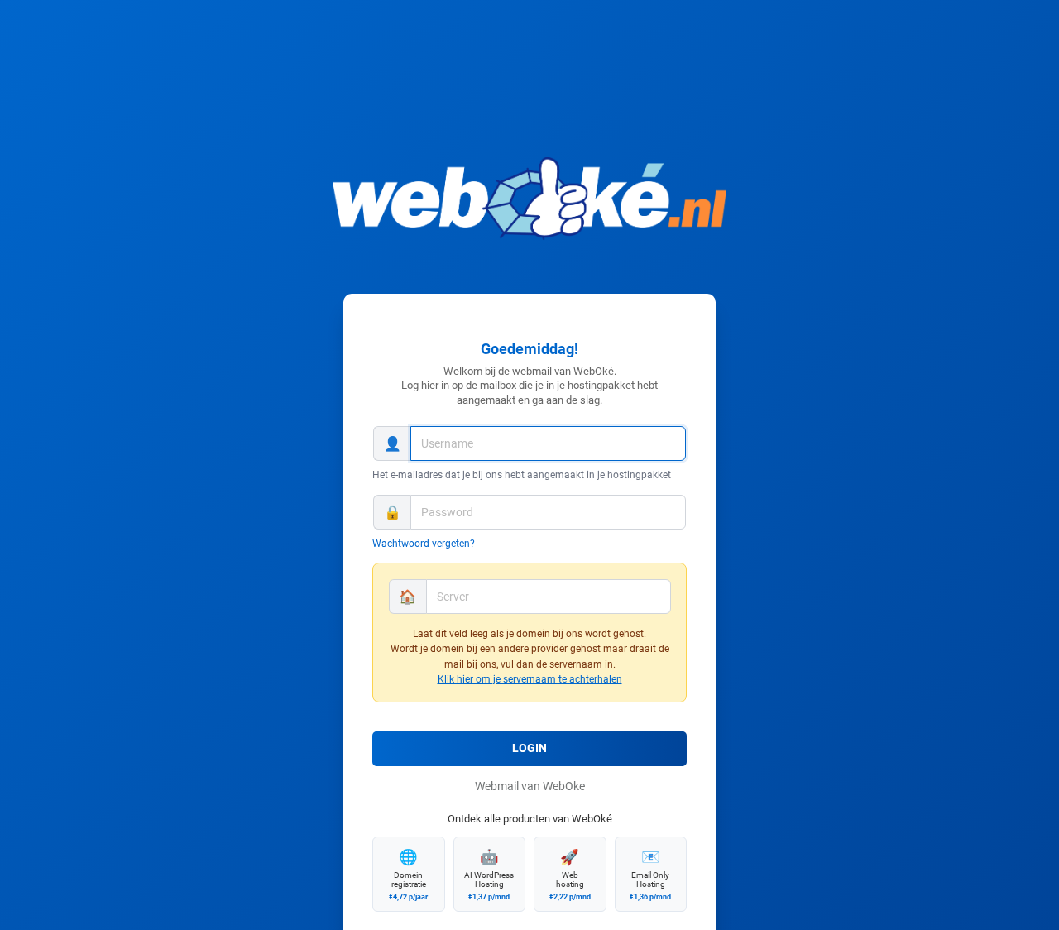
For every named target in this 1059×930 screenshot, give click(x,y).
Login (529, 748)
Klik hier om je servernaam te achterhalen (530, 679)
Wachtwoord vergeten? (423, 543)
